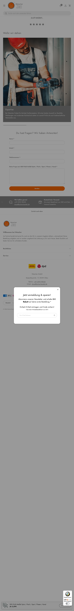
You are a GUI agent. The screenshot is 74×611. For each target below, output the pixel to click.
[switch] (68, 603)
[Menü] (71, 592)
